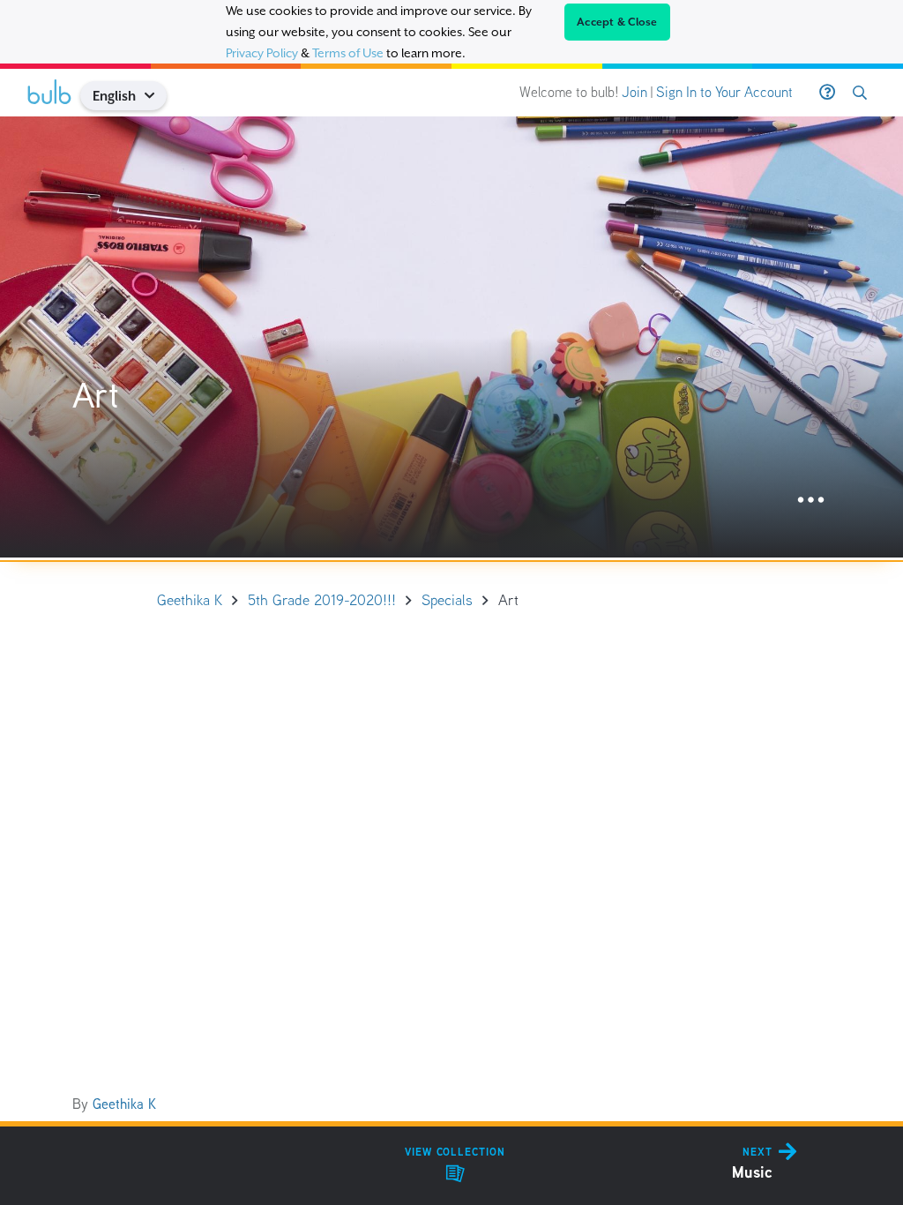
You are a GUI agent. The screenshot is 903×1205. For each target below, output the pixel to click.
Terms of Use (348, 53)
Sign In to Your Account (724, 92)
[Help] (827, 92)
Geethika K (124, 1104)
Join (634, 92)
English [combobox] (114, 95)
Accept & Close (617, 22)
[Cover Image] (451, 337)
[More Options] (811, 500)
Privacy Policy (262, 53)
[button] (156, 95)
